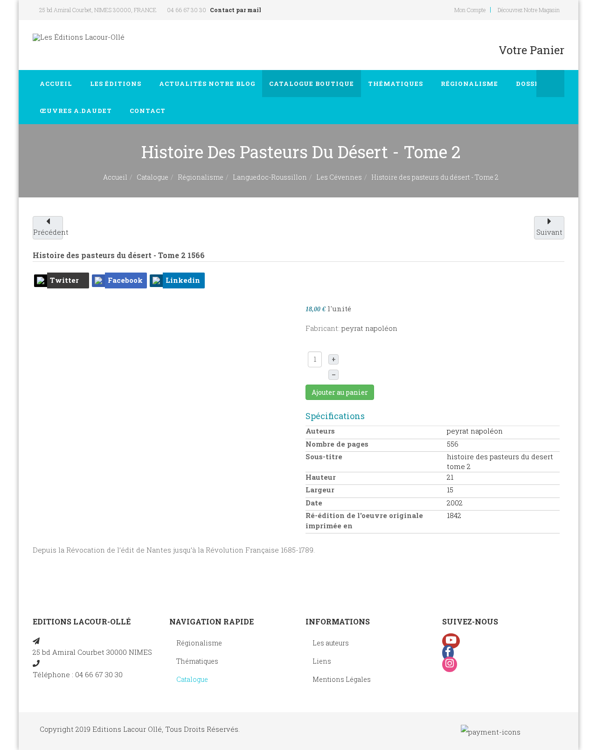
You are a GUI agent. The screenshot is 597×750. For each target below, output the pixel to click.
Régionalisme (470, 83)
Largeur (319, 489)
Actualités (207, 83)
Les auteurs (330, 642)
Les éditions (116, 83)
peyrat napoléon (369, 328)
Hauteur (320, 477)
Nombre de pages (336, 444)
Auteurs (320, 430)
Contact (148, 110)
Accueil (57, 83)
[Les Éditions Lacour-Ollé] (79, 37)
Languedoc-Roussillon (270, 177)
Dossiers (534, 83)
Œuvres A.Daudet (77, 110)
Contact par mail (235, 10)
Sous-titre (323, 456)
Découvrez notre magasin (529, 10)
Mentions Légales (341, 679)
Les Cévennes (339, 177)
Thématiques (396, 83)
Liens (321, 661)
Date (313, 502)
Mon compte (470, 10)
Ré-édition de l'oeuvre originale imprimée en (364, 520)
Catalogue (311, 83)
